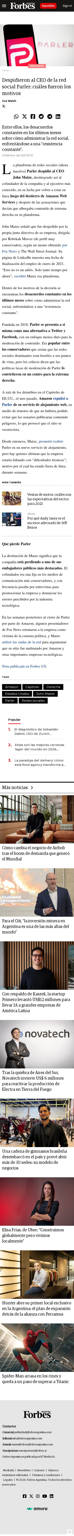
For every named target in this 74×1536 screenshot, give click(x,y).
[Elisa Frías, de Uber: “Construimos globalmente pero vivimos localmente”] (37, 1201)
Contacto (39, 1470)
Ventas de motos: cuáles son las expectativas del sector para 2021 (49, 499)
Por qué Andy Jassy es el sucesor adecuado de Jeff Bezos (47, 523)
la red (36, 641)
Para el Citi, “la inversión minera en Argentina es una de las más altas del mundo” (35, 926)
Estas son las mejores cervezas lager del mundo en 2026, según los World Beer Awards (39, 747)
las (15, 641)
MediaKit (8, 1470)
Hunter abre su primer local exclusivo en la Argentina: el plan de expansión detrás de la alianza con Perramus (36, 1308)
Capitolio (32, 687)
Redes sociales (33, 700)
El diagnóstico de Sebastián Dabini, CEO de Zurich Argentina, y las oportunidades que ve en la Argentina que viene (39, 731)
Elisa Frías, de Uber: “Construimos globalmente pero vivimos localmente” (33, 1235)
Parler (10, 700)
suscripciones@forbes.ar (33, 1450)
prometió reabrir (51, 441)
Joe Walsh (9, 100)
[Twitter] (24, 117)
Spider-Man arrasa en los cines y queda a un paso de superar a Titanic (35, 1379)
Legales (8, 1480)
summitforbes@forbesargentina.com (32, 1444)
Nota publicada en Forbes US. (24, 666)
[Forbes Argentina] (22, 6)
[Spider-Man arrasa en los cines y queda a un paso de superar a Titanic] (37, 1347)
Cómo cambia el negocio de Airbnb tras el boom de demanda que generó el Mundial (35, 853)
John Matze (45, 694)
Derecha (53, 687)
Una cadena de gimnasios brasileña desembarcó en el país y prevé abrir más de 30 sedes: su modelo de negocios (34, 1159)
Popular (14, 720)
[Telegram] (49, 117)
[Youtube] (44, 1496)
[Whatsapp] (16, 117)
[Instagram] (38, 1496)
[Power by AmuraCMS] (37, 1508)
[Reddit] (41, 117)
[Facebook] (33, 117)
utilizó (7, 641)
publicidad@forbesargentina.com (33, 1432)
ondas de (25, 641)
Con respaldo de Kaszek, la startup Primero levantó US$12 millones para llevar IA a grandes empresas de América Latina (36, 1002)
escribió (20, 275)
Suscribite (48, 5)
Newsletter (23, 1470)
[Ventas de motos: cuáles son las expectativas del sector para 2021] (11, 498)
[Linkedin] (58, 117)
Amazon (11, 687)
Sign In (67, 5)
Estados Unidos (17, 694)
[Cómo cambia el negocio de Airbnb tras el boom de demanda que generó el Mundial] (37, 819)
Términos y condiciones (46, 1475)
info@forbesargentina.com (27, 1438)
